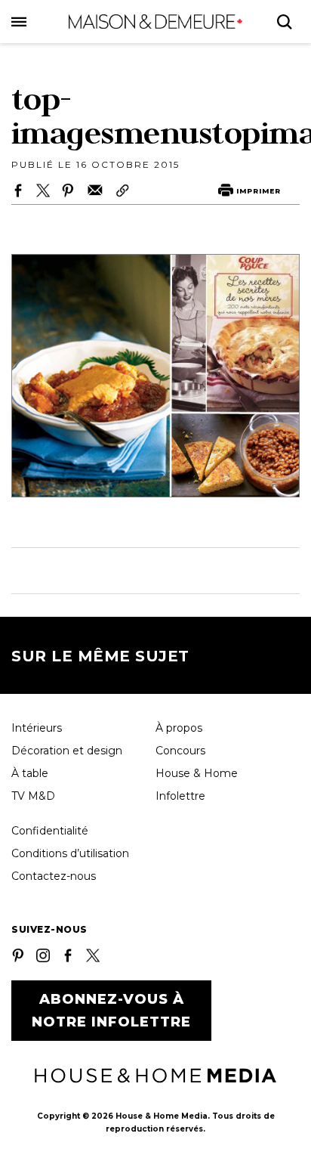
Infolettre (180, 796)
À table (29, 773)
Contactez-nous (53, 876)
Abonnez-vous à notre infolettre (111, 1010)
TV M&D (33, 796)
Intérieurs (36, 728)
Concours (180, 750)
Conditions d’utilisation (70, 853)
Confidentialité (49, 831)
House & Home (197, 773)
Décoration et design (66, 750)
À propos (179, 728)
